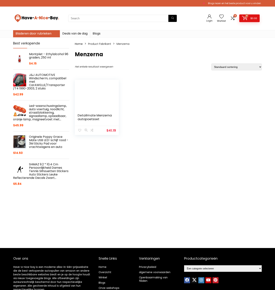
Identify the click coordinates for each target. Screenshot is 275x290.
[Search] (172, 18)
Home (79, 44)
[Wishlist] (221, 17)
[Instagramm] (201, 280)
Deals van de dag (75, 33)
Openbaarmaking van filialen (153, 279)
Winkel (103, 277)
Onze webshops (109, 288)
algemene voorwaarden (154, 272)
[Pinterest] (216, 280)
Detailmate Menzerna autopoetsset (95, 117)
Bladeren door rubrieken (33, 33)
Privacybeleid (147, 267)
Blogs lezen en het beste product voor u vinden (234, 3)
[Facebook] (187, 280)
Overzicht (105, 272)
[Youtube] (208, 280)
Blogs (96, 33)
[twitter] (194, 280)
